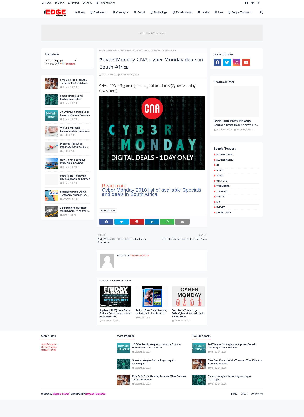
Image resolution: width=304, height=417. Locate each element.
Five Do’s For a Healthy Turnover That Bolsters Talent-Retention (73, 81)
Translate (70, 63)
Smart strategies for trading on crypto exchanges (71, 97)
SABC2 (220, 175)
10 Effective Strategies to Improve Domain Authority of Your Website (75, 113)
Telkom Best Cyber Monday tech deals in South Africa (151, 312)
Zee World (222, 191)
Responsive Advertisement (152, 33)
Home (48, 3)
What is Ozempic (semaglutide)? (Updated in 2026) (74, 129)
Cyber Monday (114, 50)
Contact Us (257, 394)
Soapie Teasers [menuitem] (240, 12)
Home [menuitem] (81, 12)
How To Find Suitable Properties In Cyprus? (72, 161)
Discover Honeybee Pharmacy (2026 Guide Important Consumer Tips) (75, 145)
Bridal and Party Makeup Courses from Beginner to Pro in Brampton (235, 123)
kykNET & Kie (223, 212)
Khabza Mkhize (109, 74)
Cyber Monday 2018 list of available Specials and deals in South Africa (151, 192)
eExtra (220, 196)
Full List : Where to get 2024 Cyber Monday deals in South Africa (188, 313)
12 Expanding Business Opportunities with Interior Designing (75, 209)
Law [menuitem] (220, 12)
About (61, 3)
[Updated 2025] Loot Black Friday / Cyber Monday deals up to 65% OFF (115, 313)
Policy (89, 3)
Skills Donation (49, 344)
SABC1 (220, 170)
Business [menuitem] (99, 12)
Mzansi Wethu (224, 159)
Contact (75, 3)
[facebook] (246, 3)
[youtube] (246, 62)
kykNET (220, 207)
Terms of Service (107, 3)
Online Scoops (49, 347)
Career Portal (48, 349)
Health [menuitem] (205, 12)
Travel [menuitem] (141, 12)
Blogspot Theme (61, 394)
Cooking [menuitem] (120, 12)
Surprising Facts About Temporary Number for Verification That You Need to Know (73, 193)
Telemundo (223, 186)
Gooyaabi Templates (95, 394)
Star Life (221, 181)
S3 (217, 165)
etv (218, 202)
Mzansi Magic (224, 154)
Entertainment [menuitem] (184, 12)
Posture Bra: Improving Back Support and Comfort (75, 177)
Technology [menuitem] (160, 12)
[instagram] (258, 3)
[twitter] (252, 3)
